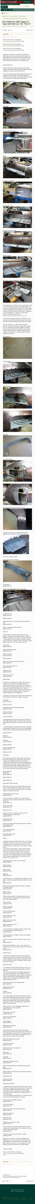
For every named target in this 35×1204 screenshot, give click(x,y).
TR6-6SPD (5, 34)
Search (26, 6)
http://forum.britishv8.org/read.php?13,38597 (13, 50)
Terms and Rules (17, 1189)
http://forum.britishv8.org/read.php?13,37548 (13, 45)
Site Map (31, 1199)
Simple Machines (21, 1191)
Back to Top (24, 1199)
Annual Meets (10, 1199)
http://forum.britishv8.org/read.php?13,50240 (13, 1153)
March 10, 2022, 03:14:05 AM (8, 1164)
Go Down (4, 30)
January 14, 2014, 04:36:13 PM (10, 36)
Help (12, 1189)
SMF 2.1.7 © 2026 (14, 1191)
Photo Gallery (25, 1197)
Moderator (6, 1161)
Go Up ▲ (22, 1189)
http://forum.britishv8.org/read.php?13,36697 (13, 41)
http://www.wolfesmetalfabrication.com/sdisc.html (14, 315)
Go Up (3, 1181)
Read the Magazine (16, 1197)
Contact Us (17, 1199)
